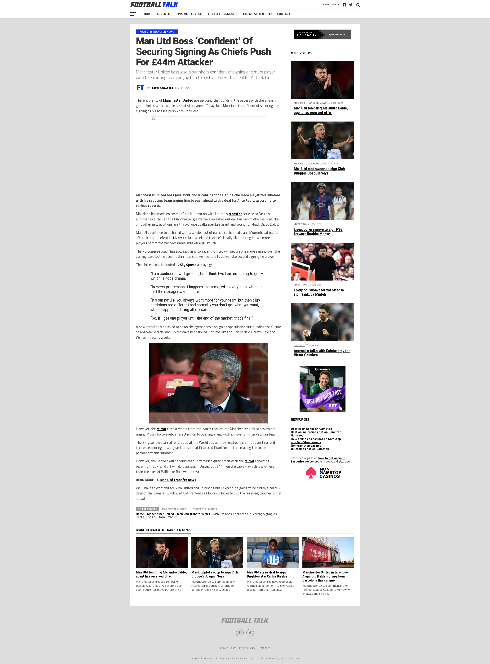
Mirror (161, 429)
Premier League (190, 13)
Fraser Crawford (161, 87)
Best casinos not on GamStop (311, 428)
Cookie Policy (228, 648)
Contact (283, 13)
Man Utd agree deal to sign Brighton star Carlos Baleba (267, 574)
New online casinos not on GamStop (316, 438)
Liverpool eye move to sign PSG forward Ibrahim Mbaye (318, 231)
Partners (264, 648)
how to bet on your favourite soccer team (318, 460)
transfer (235, 213)
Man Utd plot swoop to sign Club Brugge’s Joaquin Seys (319, 171)
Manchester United (178, 100)
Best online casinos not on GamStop (316, 432)
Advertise (164, 13)
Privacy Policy (247, 648)
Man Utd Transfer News (193, 513)
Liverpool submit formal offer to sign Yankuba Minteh (319, 292)
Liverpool (180, 237)
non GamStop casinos (306, 442)
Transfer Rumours (222, 13)
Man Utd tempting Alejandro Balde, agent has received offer (321, 110)
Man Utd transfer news (178, 479)
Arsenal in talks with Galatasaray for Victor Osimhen (322, 353)
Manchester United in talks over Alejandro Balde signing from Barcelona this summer (325, 576)
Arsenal (299, 345)
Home (148, 13)
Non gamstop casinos (306, 445)
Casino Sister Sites (258, 13)
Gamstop (297, 435)
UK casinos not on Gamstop (310, 448)
